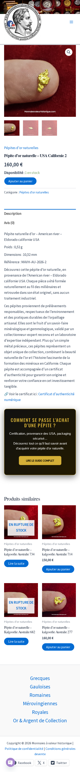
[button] (68, 52)
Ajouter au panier (20, 181)
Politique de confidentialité (24, 749)
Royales (40, 712)
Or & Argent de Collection (40, 720)
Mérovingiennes (40, 703)
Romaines (40, 695)
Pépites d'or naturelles (21, 148)
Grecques (40, 678)
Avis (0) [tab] (9, 223)
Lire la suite (16, 563)
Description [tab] (12, 213)
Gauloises (40, 686)
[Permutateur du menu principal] (71, 21)
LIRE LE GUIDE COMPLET (40, 460)
